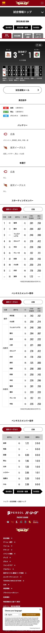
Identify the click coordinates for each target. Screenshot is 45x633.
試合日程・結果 (22, 27)
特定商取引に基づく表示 (11, 602)
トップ (5, 501)
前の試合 (9, 27)
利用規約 (6, 597)
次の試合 (36, 27)
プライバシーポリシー (11, 593)
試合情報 (13, 501)
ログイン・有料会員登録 (11, 606)
